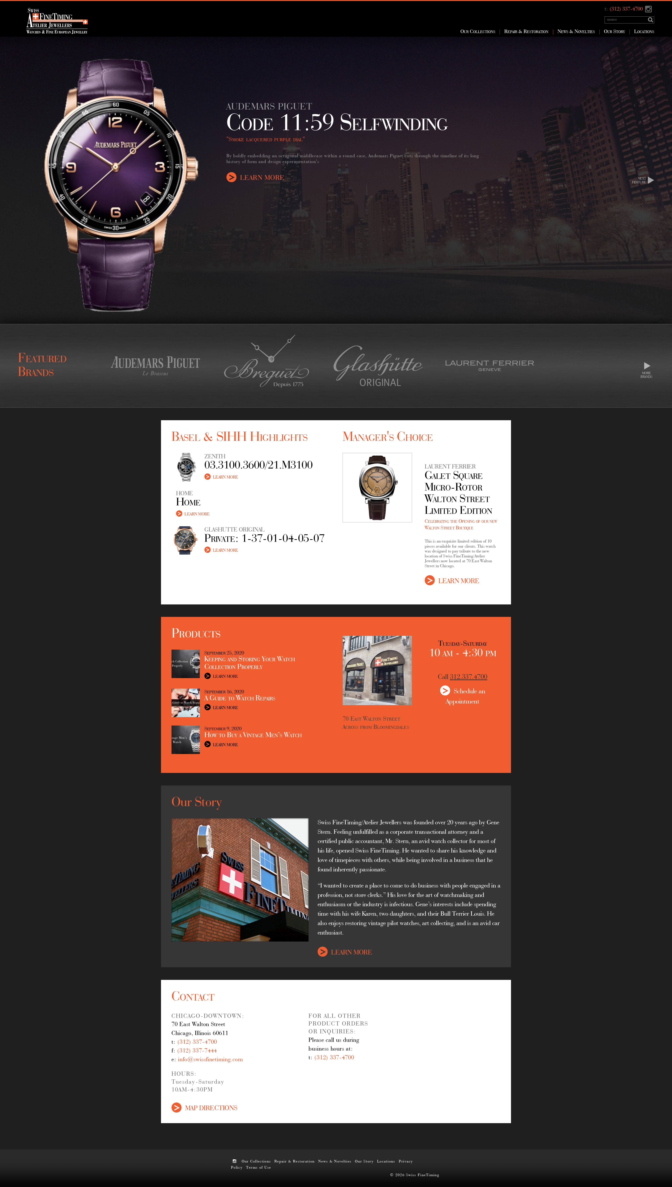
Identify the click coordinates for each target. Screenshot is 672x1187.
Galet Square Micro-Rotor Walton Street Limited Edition (458, 493)
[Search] (650, 19)
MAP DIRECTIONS (211, 1107)
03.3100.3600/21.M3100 (258, 466)
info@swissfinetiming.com (210, 1060)
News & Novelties (576, 31)
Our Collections (477, 31)
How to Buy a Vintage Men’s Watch (253, 735)
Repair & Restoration (526, 31)
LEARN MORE (262, 177)
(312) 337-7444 (197, 1051)
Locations (644, 31)
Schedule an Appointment (465, 690)
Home (188, 503)
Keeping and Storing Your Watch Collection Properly (249, 663)
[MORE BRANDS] (647, 365)
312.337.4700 (468, 677)
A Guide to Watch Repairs (239, 698)
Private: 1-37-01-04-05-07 (264, 539)
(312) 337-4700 (626, 9)
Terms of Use (258, 1168)
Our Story (614, 31)
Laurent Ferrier (450, 467)
